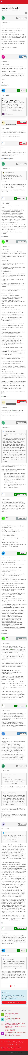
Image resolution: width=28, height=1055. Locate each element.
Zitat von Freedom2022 (10, 775)
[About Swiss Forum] (5, 1)
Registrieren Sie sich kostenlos (12, 997)
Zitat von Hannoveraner (10, 431)
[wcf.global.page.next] (17, 986)
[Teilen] (26, 13)
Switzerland (7, 1019)
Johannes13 (5, 10)
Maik (14, 814)
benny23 (6, 1029)
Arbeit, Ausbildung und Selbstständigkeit (13, 1035)
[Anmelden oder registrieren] (22, 2)
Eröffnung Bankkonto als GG (11, 1013)
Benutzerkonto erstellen (14, 1002)
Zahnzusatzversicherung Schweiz (13, 1018)
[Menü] (26, 1)
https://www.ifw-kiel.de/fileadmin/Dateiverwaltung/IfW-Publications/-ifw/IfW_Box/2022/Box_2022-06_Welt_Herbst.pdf (11, 671)
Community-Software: (14, 1052)
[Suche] (19, 1)
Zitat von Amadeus (9, 172)
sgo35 (6, 1034)
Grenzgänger (7, 1016)
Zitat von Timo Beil (9, 959)
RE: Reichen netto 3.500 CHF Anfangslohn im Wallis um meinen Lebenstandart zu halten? (12, 102)
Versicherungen (8, 1021)
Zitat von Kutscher (9, 833)
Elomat (6, 1014)
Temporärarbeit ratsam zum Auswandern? (15, 1032)
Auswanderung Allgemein (10, 1030)
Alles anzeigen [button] (14, 783)
